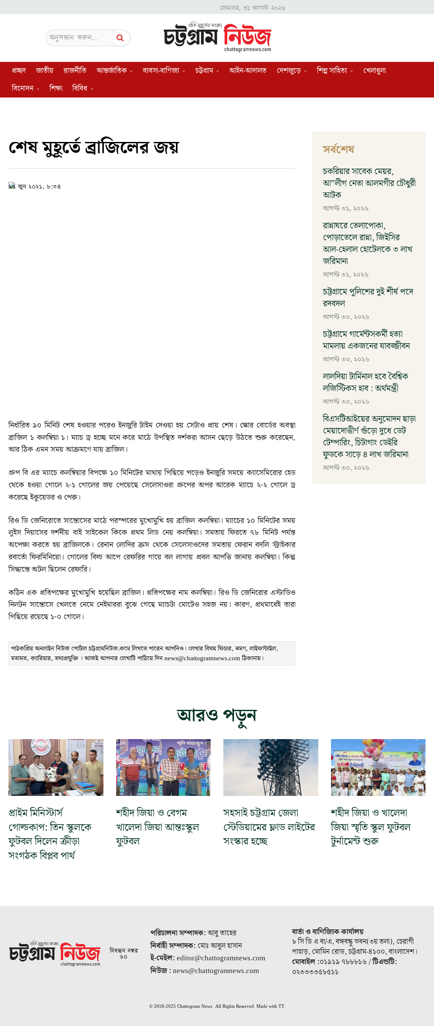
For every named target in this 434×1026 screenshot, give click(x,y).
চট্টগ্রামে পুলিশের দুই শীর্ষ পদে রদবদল (368, 298)
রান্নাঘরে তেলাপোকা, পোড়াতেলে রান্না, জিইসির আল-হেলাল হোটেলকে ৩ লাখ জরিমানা (367, 243)
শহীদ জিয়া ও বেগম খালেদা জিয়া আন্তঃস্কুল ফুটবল (157, 827)
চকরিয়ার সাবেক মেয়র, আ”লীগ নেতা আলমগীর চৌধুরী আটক (369, 183)
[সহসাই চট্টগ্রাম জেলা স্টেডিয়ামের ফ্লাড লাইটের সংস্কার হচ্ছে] (270, 767)
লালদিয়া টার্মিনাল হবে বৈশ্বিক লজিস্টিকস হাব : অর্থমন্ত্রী (365, 382)
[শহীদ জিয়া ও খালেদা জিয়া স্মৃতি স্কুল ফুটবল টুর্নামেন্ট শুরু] (378, 767)
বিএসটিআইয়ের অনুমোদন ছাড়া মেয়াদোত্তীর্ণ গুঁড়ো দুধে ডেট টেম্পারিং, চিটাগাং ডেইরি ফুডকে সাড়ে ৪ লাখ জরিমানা (369, 437)
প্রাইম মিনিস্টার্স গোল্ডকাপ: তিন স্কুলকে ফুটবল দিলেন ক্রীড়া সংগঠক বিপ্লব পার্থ (50, 834)
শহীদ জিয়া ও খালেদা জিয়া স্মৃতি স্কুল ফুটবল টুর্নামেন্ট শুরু (371, 827)
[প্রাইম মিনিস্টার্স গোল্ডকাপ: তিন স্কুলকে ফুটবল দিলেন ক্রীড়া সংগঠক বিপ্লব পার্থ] (55, 767)
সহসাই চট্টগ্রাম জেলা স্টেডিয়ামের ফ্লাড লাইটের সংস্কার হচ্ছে (269, 827)
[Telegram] (192, 184)
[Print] (211, 184)
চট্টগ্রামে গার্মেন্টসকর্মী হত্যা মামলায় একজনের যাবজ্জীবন (366, 340)
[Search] (120, 38)
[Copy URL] (133, 184)
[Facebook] (153, 184)
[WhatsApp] (172, 184)
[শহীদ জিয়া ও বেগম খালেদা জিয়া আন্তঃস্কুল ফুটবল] (163, 767)
